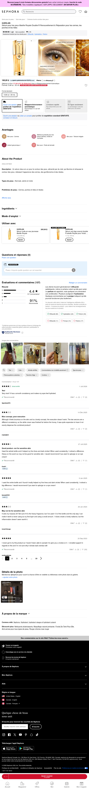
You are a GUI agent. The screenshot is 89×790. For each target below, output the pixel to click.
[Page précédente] (2, 558)
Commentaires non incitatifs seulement (54, 370)
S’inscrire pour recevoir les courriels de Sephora (21, 722)
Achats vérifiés (32, 370)
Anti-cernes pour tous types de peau (15, 629)
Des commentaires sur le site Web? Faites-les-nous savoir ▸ (44, 638)
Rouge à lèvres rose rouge (39, 629)
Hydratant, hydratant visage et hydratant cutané (38, 622)
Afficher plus (6, 198)
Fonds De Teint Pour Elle (65, 626)
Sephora (17, 622)
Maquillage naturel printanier (44, 626)
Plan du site (57, 768)
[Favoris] (80, 11)
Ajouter (20, 240)
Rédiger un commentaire (78, 282)
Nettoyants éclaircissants (23, 626)
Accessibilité (48, 768)
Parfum (45, 34)
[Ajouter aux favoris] (86, 85)
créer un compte (26, 116)
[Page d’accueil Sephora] (10, 12)
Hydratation (38, 34)
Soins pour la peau (8, 19)
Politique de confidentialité (10, 768)
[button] (42, 80)
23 (36, 558)
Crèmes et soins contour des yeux (38, 19)
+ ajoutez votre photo (9, 577)
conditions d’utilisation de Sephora (31, 768)
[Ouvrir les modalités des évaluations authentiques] (22, 332)
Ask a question (20, 32)
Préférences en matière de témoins (73, 768)
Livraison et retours (10, 118)
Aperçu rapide (9, 235)
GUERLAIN (6, 23)
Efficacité (30, 34)
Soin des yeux (20, 19)
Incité (17, 362)
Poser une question (9, 257)
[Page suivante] (41, 558)
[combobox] (49, 12)
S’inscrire (35, 726)
